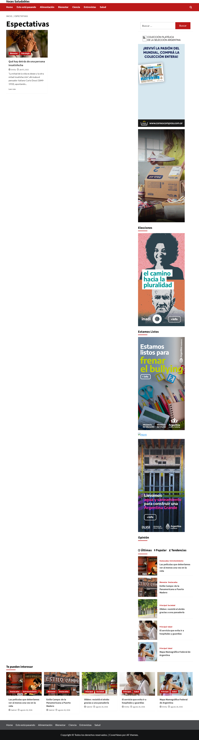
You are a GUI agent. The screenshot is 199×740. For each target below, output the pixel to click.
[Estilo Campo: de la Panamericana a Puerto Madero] (147, 586)
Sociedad (171, 605)
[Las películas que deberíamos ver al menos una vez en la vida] (147, 565)
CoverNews (115, 734)
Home (9, 7)
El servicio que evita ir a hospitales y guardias (172, 632)
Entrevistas (90, 7)
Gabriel (14, 710)
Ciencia (76, 7)
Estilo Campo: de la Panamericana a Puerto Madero (172, 589)
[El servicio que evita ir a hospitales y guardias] (147, 629)
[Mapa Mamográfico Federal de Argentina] (147, 651)
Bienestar (63, 7)
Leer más (12, 89)
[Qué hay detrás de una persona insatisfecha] (27, 44)
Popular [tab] (161, 550)
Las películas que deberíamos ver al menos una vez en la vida (175, 568)
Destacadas (164, 561)
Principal (163, 605)
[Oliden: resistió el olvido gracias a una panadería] (147, 608)
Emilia (13, 69)
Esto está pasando (26, 7)
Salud (103, 7)
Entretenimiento (176, 561)
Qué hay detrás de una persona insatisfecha (27, 63)
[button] (191, 7)
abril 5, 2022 (24, 69)
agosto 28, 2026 (26, 710)
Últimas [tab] (146, 550)
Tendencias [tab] (178, 550)
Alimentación (47, 7)
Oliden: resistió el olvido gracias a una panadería (172, 611)
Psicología (25, 53)
